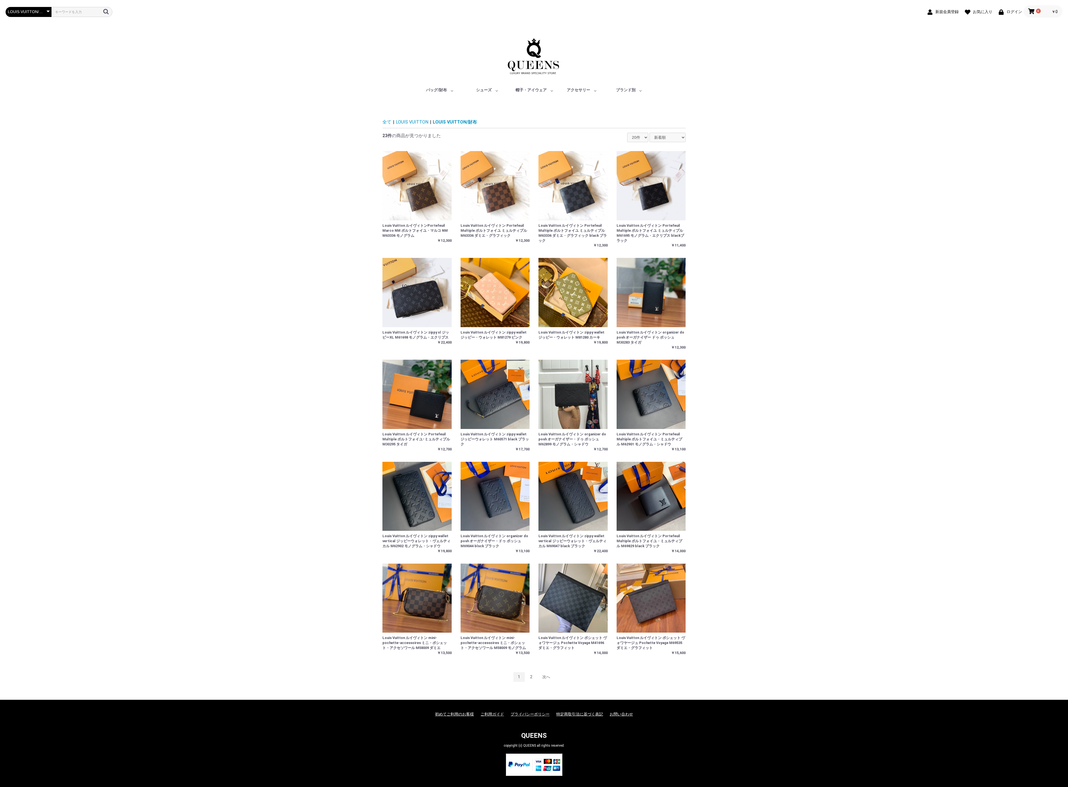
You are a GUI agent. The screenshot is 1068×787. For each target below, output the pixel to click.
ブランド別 (626, 90)
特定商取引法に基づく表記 (579, 714)
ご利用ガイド (492, 714)
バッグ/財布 (436, 90)
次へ (546, 677)
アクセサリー (578, 90)
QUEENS (534, 735)
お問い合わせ (621, 714)
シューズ (484, 90)
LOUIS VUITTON (412, 122)
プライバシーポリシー (530, 714)
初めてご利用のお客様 (454, 714)
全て (386, 122)
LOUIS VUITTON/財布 (455, 122)
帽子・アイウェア (531, 90)
